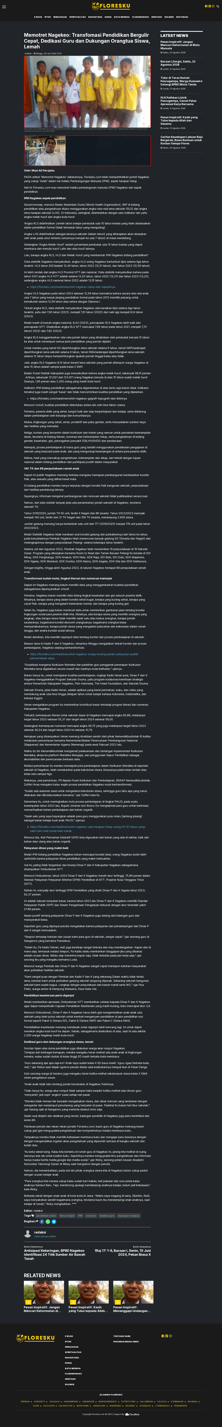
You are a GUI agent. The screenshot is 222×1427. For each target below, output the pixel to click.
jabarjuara (99, 1405)
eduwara (130, 1405)
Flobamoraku (140, 17)
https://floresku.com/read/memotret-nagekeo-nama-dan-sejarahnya (72, 286)
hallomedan (146, 1401)
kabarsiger (88, 1401)
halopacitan (65, 1405)
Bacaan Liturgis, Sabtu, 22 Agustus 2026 (178, 63)
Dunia (108, 17)
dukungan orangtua (128, 1215)
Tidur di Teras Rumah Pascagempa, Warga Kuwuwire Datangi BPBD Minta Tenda (181, 81)
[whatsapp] (47, 1221)
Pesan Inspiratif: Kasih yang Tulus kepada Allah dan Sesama (179, 120)
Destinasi (182, 17)
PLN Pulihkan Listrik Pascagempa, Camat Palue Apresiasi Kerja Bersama (178, 101)
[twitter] (53, 1221)
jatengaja (145, 1405)
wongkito (39, 1401)
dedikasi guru (107, 1215)
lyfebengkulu (162, 1405)
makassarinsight (108, 1401)
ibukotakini (82, 1405)
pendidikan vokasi (46, 1215)
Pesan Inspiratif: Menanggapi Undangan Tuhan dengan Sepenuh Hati (130, 1309)
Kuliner (169, 17)
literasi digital (67, 1215)
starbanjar (177, 1401)
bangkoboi (115, 1405)
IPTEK (48, 17)
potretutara (128, 1401)
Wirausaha (60, 17)
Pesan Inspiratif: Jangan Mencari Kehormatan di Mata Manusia (180, 45)
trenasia (25, 1401)
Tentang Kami (121, 1336)
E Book (38, 17)
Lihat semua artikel (45, 1236)
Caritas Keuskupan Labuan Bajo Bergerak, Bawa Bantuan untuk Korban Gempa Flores (182, 140)
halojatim (48, 1405)
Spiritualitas (77, 17)
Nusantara (95, 17)
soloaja (161, 1401)
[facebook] (41, 1221)
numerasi (91, 1215)
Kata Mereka (122, 17)
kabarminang (71, 1401)
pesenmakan (180, 1405)
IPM (80, 1215)
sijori (36, 1405)
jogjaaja (54, 1401)
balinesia (192, 1401)
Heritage (156, 17)
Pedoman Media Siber (126, 1341)
